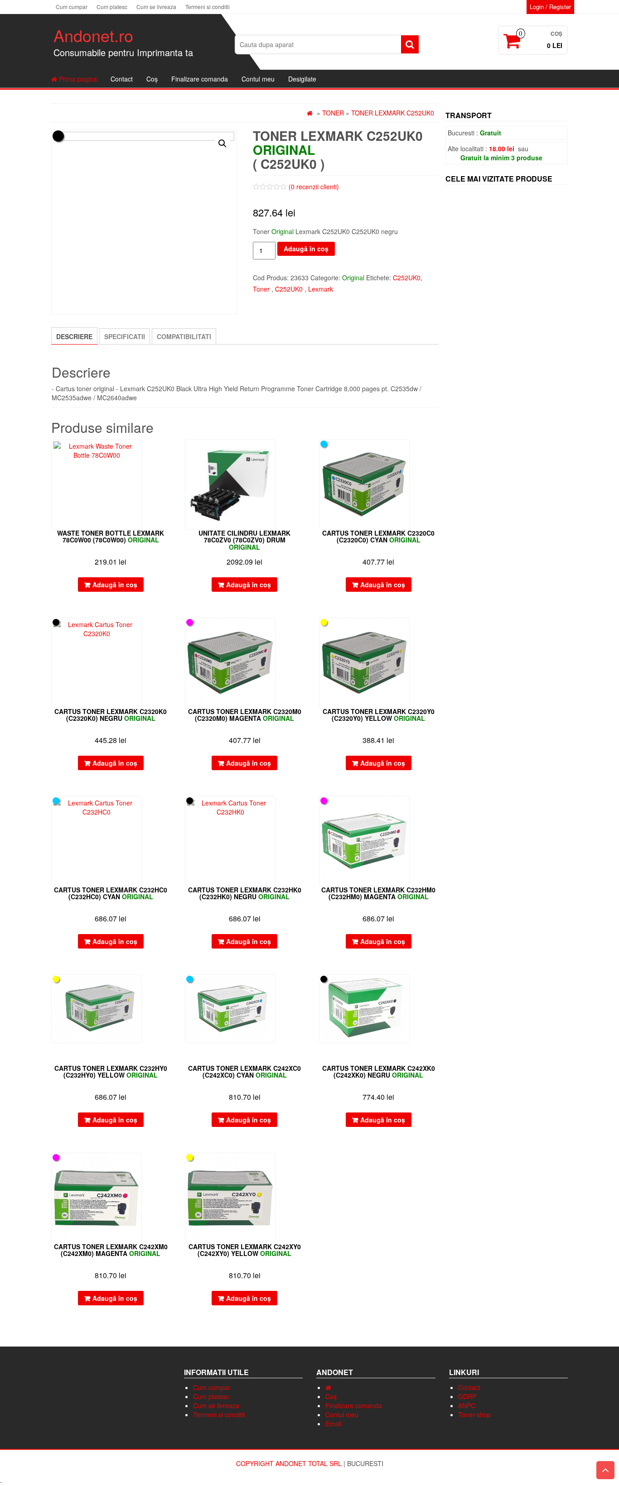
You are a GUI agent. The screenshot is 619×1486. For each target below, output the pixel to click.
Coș (152, 78)
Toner (333, 112)
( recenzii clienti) (314, 186)
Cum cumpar (71, 6)
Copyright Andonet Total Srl (289, 1463)
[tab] (74, 336)
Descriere (74, 336)
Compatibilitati (184, 336)
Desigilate (302, 78)
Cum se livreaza (156, 6)
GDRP (467, 1396)
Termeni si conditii (207, 6)
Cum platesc (112, 6)
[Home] (328, 1387)
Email (333, 1423)
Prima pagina (77, 78)
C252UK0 (407, 277)
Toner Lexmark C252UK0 (392, 112)
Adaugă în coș (306, 248)
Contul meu (258, 78)
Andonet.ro (93, 35)
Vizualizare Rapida (166, 453)
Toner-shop (474, 1414)
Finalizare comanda (199, 78)
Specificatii (124, 336)
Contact (122, 78)
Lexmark (320, 288)
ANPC (466, 1405)
